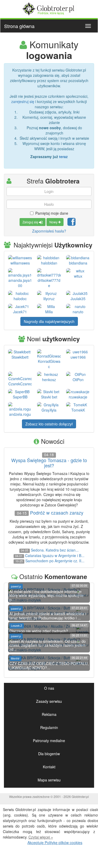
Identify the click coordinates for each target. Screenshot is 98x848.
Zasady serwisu (49, 701)
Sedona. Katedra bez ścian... (55, 550)
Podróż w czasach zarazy (56, 512)
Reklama (49, 714)
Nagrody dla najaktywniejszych (49, 321)
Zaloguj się (30, 222)
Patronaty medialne (49, 740)
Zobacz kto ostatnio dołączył (49, 423)
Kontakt (49, 766)
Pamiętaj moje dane (51, 213)
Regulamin (49, 727)
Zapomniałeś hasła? (49, 231)
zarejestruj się (22, 101)
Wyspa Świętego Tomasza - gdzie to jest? (49, 463)
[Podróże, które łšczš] (49, 8)
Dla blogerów (49, 753)
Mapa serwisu (49, 779)
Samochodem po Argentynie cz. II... (54, 560)
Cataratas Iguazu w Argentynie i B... (54, 555)
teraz (63, 156)
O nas (49, 688)
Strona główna (19, 26)
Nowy (53, 222)
